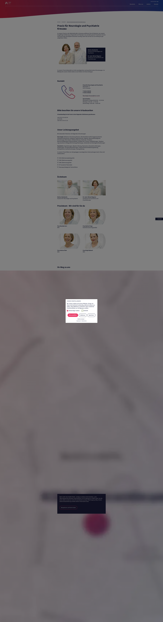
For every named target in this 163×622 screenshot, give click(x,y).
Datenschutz (84, 321)
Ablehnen (82, 315)
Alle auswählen (73, 315)
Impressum (78, 321)
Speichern (91, 315)
